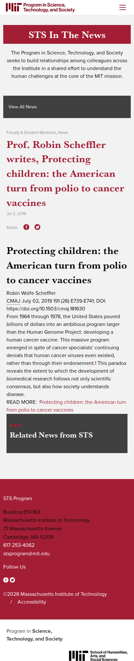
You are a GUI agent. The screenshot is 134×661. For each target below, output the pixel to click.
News (63, 132)
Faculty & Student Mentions (31, 132)
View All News (22, 107)
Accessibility (32, 602)
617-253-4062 (18, 545)
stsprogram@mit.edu (26, 553)
